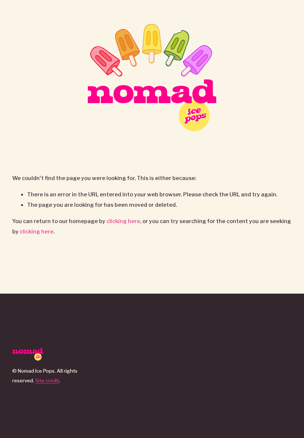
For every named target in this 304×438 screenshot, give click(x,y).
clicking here (123, 221)
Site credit (47, 380)
